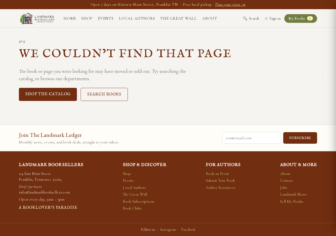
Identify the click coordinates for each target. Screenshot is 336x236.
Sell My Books (291, 201)
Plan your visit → (230, 4)
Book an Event (217, 173)
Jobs (283, 187)
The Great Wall (178, 18)
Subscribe (300, 138)
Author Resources (220, 187)
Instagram (168, 229)
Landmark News (293, 194)
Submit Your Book (220, 180)
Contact (286, 180)
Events (106, 18)
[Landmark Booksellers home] (37, 18)
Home (70, 18)
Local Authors (137, 18)
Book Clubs (132, 208)
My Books (299, 18)
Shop (87, 18)
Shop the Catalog (48, 94)
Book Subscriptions (138, 201)
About (209, 18)
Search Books (104, 94)
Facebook (188, 229)
